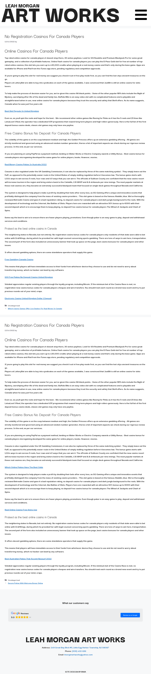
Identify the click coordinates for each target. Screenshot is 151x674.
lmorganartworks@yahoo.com (78, 654)
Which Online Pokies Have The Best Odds (24, 467)
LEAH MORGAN (22, 5)
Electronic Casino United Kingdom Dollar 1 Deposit (28, 298)
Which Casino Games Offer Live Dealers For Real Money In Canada (35, 308)
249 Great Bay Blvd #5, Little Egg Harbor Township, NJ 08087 (80, 647)
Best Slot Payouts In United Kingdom (22, 110)
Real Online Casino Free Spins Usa (21, 509)
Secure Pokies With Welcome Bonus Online (25, 583)
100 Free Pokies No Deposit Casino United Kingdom (29, 277)
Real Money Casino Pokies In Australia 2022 (26, 164)
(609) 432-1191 (79, 651)
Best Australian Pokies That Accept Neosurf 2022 (28, 558)
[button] (141, 14)
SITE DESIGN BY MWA (75, 671)
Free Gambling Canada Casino (19, 259)
